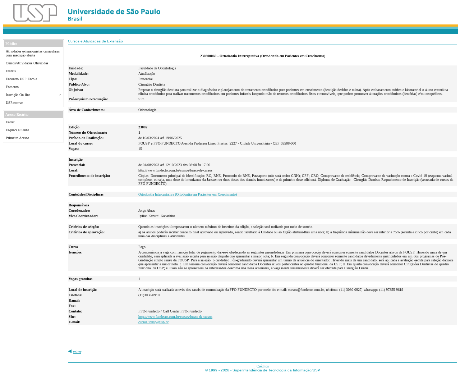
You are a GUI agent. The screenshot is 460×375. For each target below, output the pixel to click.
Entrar (10, 122)
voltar (77, 352)
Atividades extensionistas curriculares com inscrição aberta (33, 53)
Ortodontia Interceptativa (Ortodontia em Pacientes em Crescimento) (187, 194)
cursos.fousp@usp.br (153, 322)
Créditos (263, 366)
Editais (11, 71)
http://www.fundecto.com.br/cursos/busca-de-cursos (175, 317)
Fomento (12, 87)
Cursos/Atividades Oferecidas (27, 63)
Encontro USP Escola (21, 79)
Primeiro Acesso (17, 138)
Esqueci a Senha (17, 130)
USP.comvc (14, 103)
